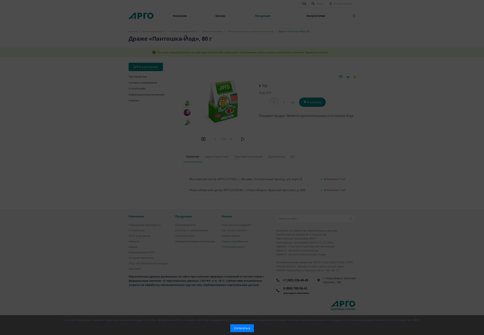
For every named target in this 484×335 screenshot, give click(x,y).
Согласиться (242, 328)
